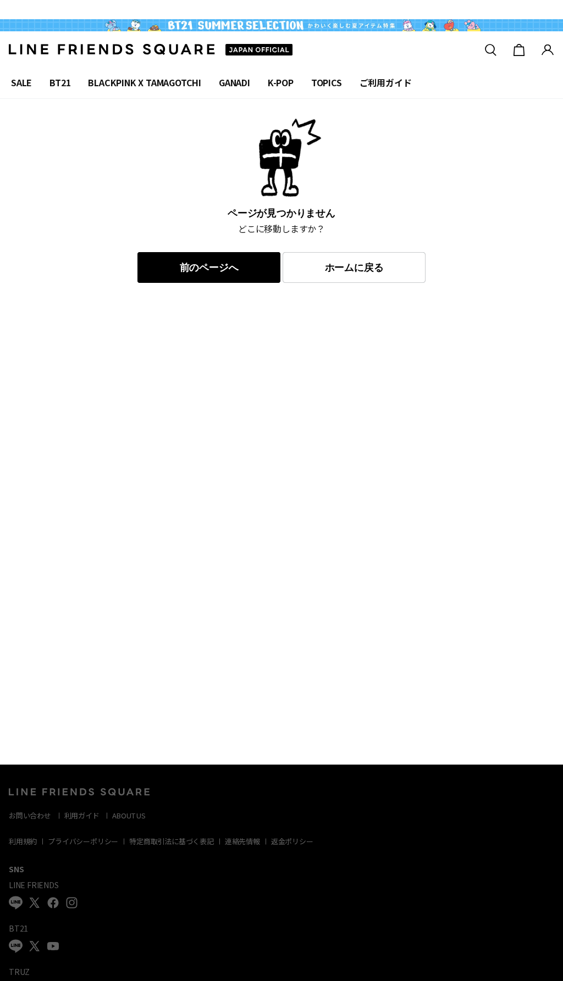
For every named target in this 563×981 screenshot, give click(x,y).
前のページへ (209, 267)
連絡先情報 (242, 841)
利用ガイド (82, 815)
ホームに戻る (354, 267)
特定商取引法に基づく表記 (171, 841)
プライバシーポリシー (83, 841)
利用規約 (23, 841)
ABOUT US (128, 815)
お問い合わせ (30, 815)
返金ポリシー (292, 841)
